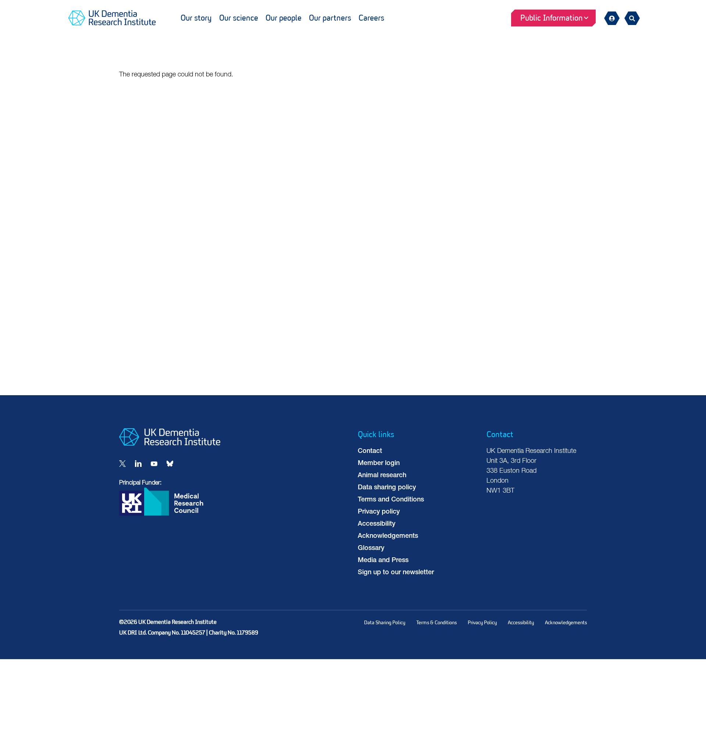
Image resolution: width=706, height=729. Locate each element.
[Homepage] (169, 444)
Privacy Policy (482, 622)
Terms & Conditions (436, 622)
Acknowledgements (388, 536)
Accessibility (376, 524)
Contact (370, 451)
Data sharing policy (387, 488)
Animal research (382, 475)
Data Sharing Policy (384, 622)
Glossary (371, 548)
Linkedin (138, 463)
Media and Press (383, 560)
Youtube (154, 463)
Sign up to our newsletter (396, 572)
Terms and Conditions (391, 500)
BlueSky (170, 463)
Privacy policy (379, 512)
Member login (379, 463)
